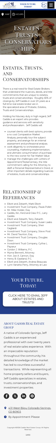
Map (7, 14)
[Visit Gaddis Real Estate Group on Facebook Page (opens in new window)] (6, 396)
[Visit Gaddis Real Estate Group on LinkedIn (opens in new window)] (23, 396)
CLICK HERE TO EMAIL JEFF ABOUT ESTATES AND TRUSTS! (28, 299)
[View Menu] (50, 5)
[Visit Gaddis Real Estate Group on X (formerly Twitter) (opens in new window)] (15, 396)
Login (28, 435)
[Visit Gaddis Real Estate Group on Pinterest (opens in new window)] (32, 396)
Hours (19, 14)
